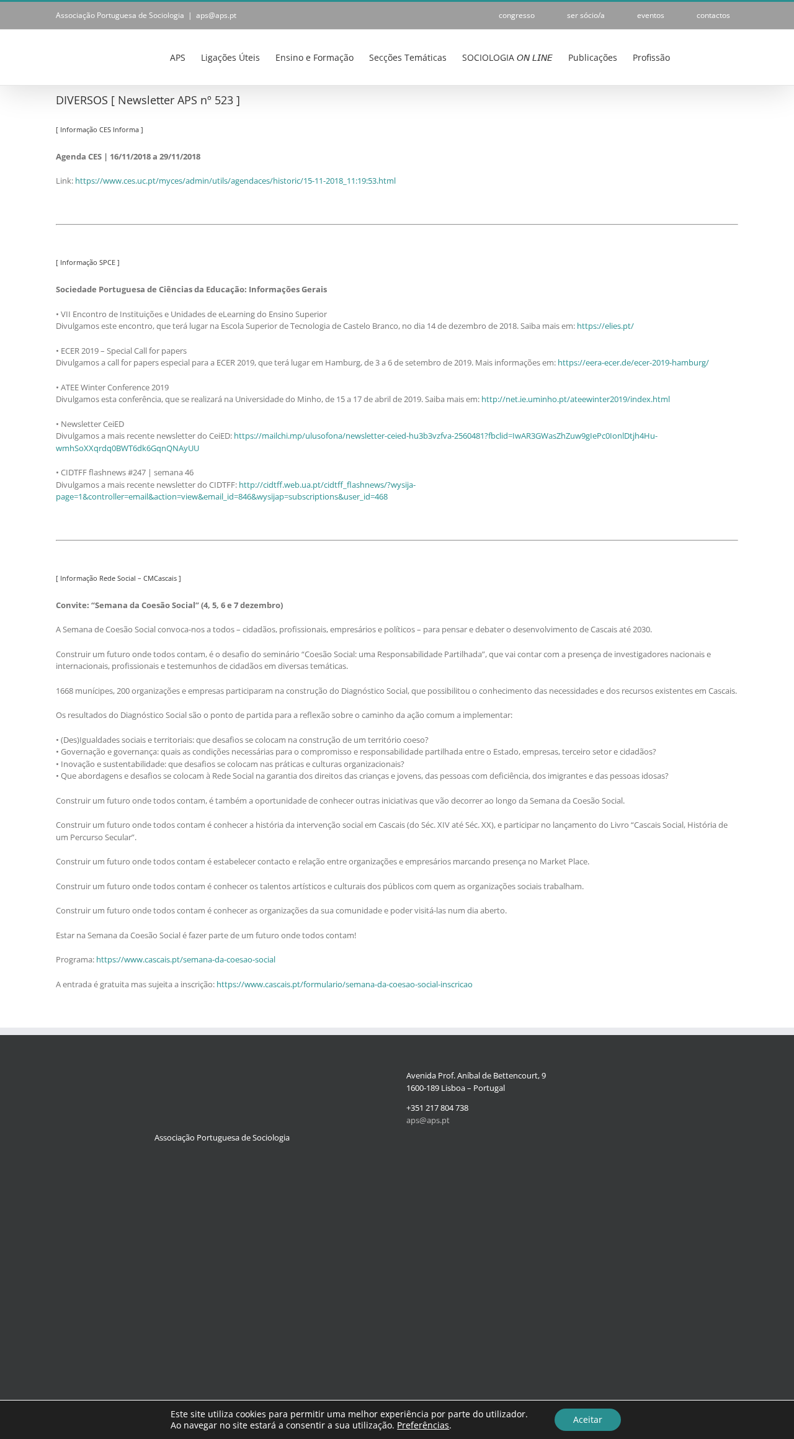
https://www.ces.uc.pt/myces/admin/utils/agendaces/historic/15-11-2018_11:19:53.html (235, 180)
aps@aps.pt (216, 15)
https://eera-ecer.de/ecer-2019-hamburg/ (633, 362)
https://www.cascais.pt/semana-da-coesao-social (185, 959)
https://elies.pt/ (605, 325)
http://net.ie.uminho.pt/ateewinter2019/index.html (575, 399)
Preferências (423, 1425)
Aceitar (587, 1419)
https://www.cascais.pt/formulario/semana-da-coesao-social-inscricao (344, 984)
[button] (719, 56)
